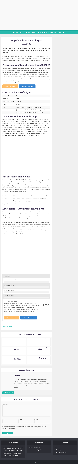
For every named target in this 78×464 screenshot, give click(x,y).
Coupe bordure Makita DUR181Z (42, 348)
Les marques (43, 32)
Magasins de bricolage (34, 447)
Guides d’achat (18, 32)
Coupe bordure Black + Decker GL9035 (42, 339)
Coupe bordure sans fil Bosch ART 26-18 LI (18, 339)
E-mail (20, 419)
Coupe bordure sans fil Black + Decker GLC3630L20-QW (18, 358)
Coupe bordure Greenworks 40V (41, 357)
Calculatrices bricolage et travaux (37, 450)
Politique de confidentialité (60, 452)
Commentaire (6, 404)
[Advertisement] (39, 19)
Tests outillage (31, 32)
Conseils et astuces (55, 32)
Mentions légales (58, 450)
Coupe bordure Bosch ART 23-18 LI (18, 348)
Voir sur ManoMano (27, 86)
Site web (36, 419)
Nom (4, 419)
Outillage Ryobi (7, 326)
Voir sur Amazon (11, 86)
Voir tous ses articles (8, 392)
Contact (56, 447)
